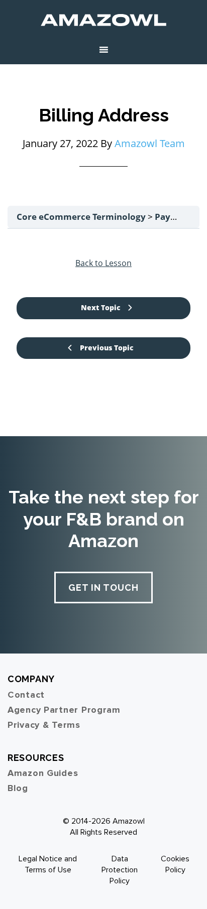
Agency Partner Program (64, 709)
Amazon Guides (43, 772)
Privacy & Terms (44, 724)
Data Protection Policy (119, 870)
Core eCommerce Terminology (82, 216)
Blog (18, 788)
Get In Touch (103, 587)
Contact (26, 694)
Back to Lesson (103, 263)
